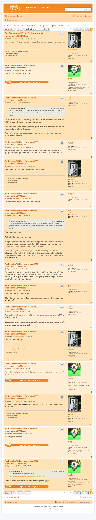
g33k (69, 306)
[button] (75, 29)
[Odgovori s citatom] (62, 33)
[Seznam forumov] (15, 8)
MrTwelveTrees (72, 49)
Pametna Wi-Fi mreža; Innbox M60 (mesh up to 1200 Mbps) (37, 25)
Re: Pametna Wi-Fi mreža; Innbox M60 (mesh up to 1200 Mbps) (24, 34)
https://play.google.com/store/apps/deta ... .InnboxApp (27, 476)
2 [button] (80, 29)
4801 (76, 82)
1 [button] (77, 29)
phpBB (40, 506)
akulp (69, 97)
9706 (76, 53)
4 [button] (85, 29)
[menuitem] (19, 16)
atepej (70, 78)
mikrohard (71, 142)
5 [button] (88, 29)
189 (76, 102)
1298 (76, 311)
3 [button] (83, 29)
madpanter (14, 108)
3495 (76, 146)
